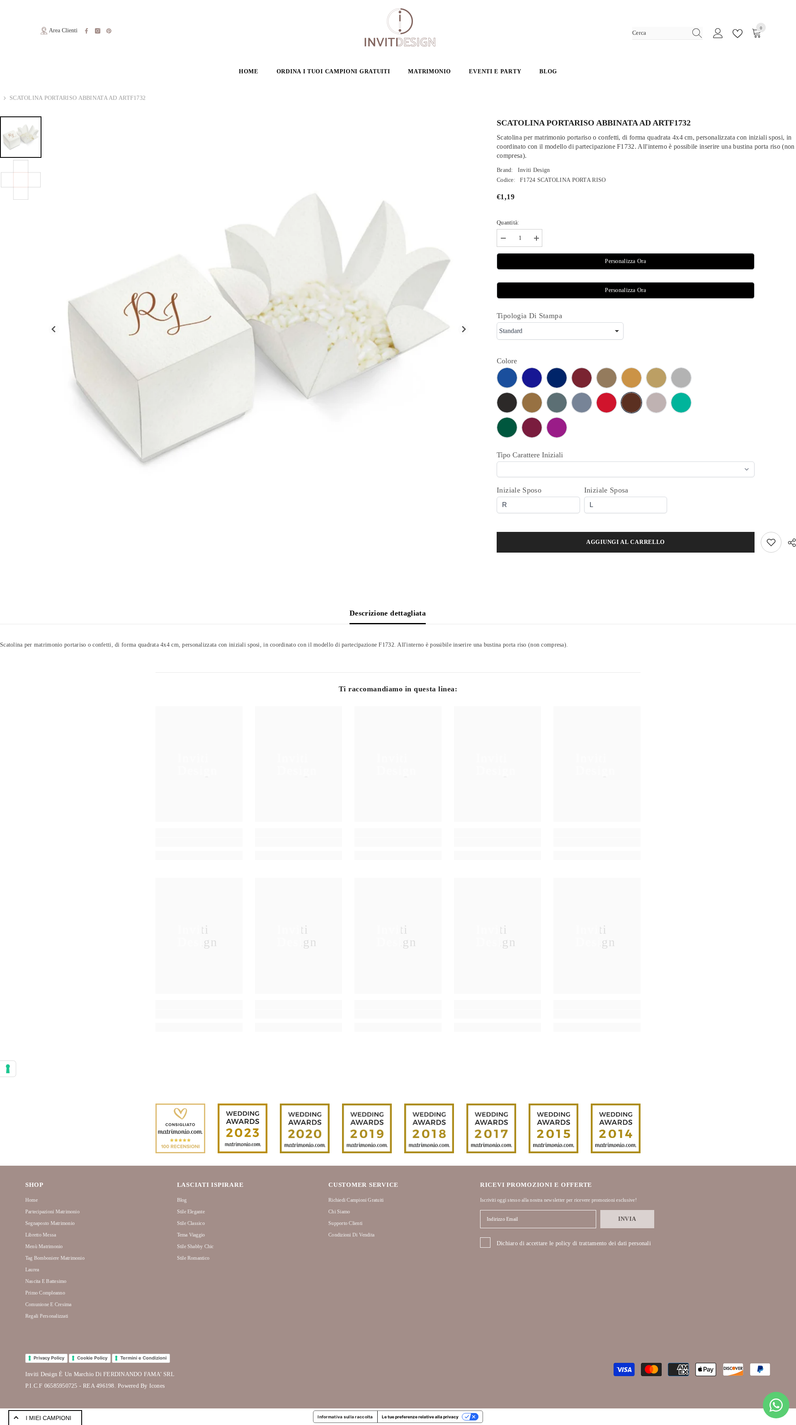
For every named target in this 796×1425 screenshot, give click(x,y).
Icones (157, 1386)
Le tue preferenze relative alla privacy (420, 1416)
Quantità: (508, 223)
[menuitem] (20, 137)
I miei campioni (48, 1418)
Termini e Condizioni (143, 1358)
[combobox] (659, 33)
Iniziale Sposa (606, 490)
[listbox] (560, 331)
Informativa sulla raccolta (345, 1416)
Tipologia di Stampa (529, 316)
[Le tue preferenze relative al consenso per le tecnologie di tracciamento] (8, 1069)
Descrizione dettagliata (387, 613)
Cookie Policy (92, 1358)
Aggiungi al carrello (625, 542)
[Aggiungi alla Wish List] (771, 542)
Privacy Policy (49, 1358)
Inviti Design (534, 170)
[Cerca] (667, 33)
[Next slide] (463, 329)
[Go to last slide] (54, 329)
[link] (199, 842)
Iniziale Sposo (519, 490)
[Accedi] (718, 34)
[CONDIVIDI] (788, 543)
